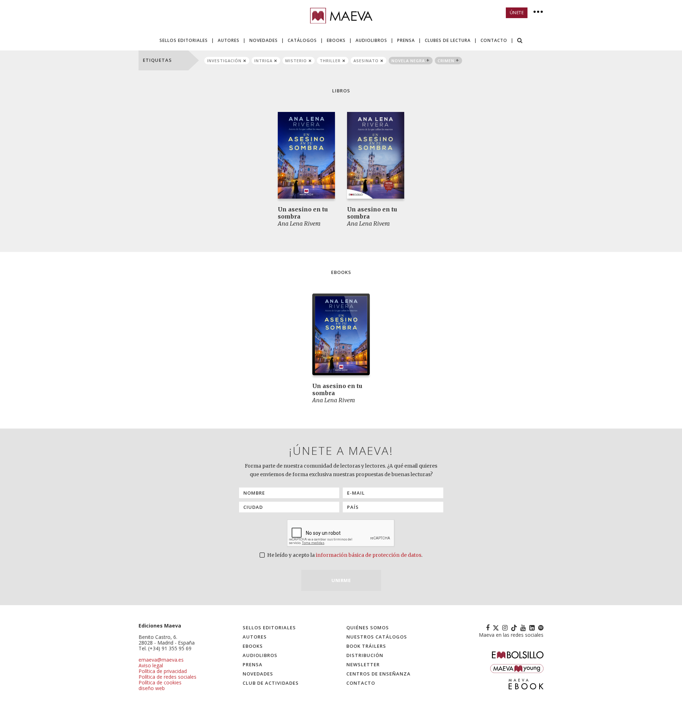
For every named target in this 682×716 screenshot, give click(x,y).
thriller (330, 60)
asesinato (366, 60)
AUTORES (228, 40)
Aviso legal (151, 665)
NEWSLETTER (363, 664)
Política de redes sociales (167, 676)
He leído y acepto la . (344, 555)
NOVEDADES (263, 40)
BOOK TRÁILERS (366, 646)
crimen (446, 60)
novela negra (408, 60)
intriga (263, 60)
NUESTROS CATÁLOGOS (376, 637)
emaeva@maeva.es (161, 659)
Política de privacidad (163, 671)
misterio (296, 60)
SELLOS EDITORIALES (183, 40)
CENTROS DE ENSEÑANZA (378, 674)
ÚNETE (517, 13)
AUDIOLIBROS (371, 40)
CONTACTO (494, 40)
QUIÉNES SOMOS (367, 627)
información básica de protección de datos (368, 555)
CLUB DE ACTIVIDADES (271, 683)
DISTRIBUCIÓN (364, 655)
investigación (224, 60)
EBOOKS (336, 40)
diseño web (152, 688)
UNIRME (341, 580)
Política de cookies (160, 682)
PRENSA (406, 40)
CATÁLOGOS (302, 40)
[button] (520, 41)
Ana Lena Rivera (299, 223)
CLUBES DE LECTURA (448, 40)
